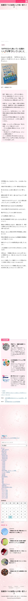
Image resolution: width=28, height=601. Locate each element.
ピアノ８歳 (5, 497)
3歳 (3, 478)
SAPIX (3, 390)
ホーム (3, 448)
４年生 (3, 466)
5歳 (3, 481)
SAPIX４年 (5, 455)
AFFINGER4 (18, 598)
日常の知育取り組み (7, 487)
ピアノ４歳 (5, 491)
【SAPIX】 (4, 454)
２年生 (3, 463)
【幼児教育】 (4, 476)
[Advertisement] (14, 25)
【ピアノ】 (4, 488)
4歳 (3, 479)
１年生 (3, 461)
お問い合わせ (5, 449)
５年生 (3, 467)
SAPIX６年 (5, 458)
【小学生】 (4, 460)
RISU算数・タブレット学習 (9, 470)
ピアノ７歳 (5, 496)
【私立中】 (4, 451)
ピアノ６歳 (5, 494)
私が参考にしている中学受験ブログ (10, 438)
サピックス (7, 394)
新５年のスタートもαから (18, 376)
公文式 (3, 473)
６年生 (3, 469)
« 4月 (2, 522)
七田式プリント (6, 484)
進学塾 (3, 475)
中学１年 (4, 452)
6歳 (3, 482)
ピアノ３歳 (5, 490)
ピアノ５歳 (5, 493)
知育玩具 (4, 485)
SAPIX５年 (5, 457)
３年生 (3, 464)
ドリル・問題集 (6, 472)
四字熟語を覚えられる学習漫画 (12, 401)
